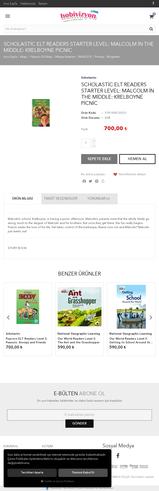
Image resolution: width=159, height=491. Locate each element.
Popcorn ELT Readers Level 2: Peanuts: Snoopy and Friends (26, 340)
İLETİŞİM (47, 446)
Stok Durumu (90, 117)
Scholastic (88, 77)
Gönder (79, 423)
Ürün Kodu (88, 112)
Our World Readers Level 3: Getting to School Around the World (130, 340)
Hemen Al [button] (137, 159)
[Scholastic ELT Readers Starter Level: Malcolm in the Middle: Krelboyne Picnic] (41, 113)
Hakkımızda (27, 3)
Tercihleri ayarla (32, 472)
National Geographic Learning (79, 333)
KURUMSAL (11, 446)
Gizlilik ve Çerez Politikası (59, 481)
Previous (8, 317)
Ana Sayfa (10, 3)
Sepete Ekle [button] (99, 159)
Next (151, 317)
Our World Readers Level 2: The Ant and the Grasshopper (79, 340)
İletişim (43, 3)
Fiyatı (84, 129)
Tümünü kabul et (83, 472)
